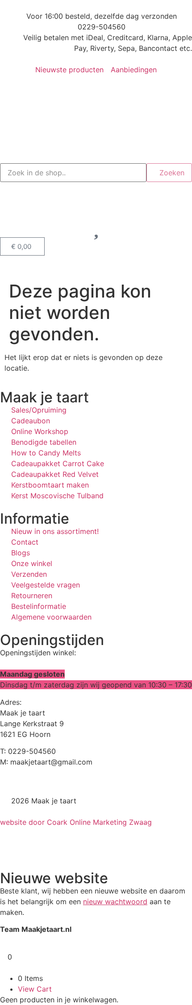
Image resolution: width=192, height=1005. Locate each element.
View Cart (35, 988)
